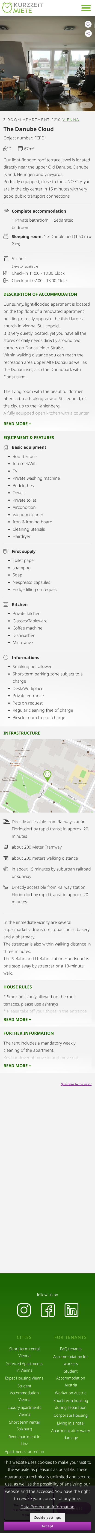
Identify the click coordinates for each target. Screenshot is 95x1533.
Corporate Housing (71, 1415)
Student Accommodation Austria (70, 1378)
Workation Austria (70, 1392)
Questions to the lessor (76, 1084)
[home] (22, 7)
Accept (47, 1526)
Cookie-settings (47, 1517)
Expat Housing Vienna (24, 1378)
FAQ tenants (71, 1348)
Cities (24, 1337)
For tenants (70, 1337)
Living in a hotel (70, 1423)
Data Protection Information (47, 1506)
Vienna (70, 120)
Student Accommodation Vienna (24, 1392)
